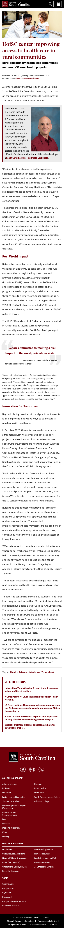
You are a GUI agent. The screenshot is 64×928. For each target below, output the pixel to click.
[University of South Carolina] (32, 757)
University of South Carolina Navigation (58, 4)
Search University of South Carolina (50, 4)
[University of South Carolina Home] (16, 4)
